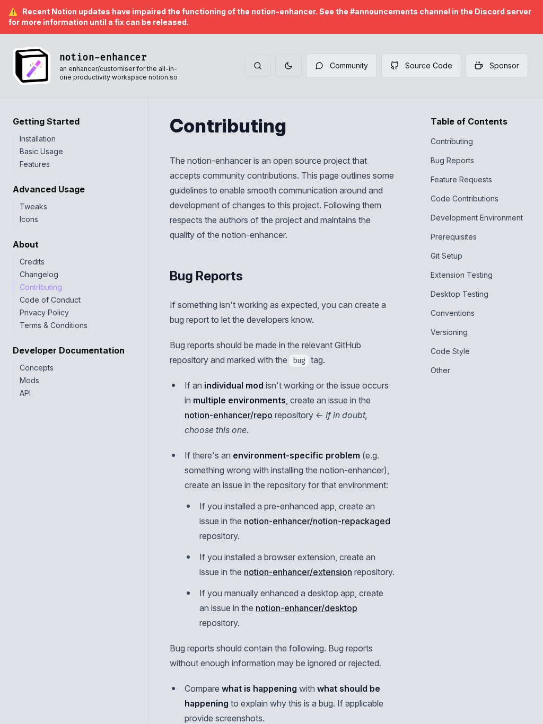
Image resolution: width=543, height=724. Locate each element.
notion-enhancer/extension (298, 572)
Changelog (39, 274)
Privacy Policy (44, 312)
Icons (29, 219)
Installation (38, 138)
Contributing (41, 287)
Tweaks (33, 206)
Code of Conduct (50, 299)
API (25, 393)
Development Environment (477, 217)
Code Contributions (464, 198)
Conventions (453, 312)
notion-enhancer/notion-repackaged (317, 521)
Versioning (449, 332)
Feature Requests (461, 179)
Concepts (37, 367)
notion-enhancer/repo (229, 415)
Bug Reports (452, 160)
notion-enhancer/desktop (306, 608)
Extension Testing (462, 274)
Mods (29, 380)
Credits (32, 261)
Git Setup (446, 255)
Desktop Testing (459, 293)
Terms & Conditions (53, 325)
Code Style (450, 351)
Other (440, 370)
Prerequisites (454, 236)
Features (35, 164)
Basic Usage (41, 151)
